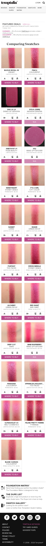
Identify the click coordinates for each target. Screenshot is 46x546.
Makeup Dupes (12, 9)
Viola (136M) (34, 109)
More (40, 8)
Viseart (11, 72)
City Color (34, 190)
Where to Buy (11, 83)
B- (5, 274)
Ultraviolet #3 (11, 423)
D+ (5, 431)
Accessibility (7, 542)
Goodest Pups (29, 530)
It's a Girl (34, 188)
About (5, 524)
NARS (11, 346)
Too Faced (11, 268)
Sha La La (11, 109)
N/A (34, 122)
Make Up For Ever (34, 151)
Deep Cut (11, 345)
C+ (27, 235)
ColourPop (6, 35)
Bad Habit (34, 307)
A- (28, 118)
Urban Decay (34, 229)
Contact (6, 527)
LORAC (11, 229)
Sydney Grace (11, 190)
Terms (5, 539)
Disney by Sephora (11, 111)
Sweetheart (11, 188)
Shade (34, 227)
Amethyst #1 (11, 149)
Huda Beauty (11, 151)
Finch (34, 70)
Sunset (11, 227)
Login (37, 3)
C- (28, 392)
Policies (5, 530)
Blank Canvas (11, 462)
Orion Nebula (34, 266)
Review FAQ (7, 533)
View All (26, 24)
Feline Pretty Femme (34, 423)
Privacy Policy (8, 536)
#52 (34, 149)
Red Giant (34, 305)
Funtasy (11, 266)
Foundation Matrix (21, 9)
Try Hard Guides (30, 527)
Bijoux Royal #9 (11, 70)
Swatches (32, 8)
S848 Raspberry (34, 345)
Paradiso (11, 384)
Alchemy (11, 305)
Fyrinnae (34, 425)
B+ (5, 118)
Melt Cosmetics (11, 425)
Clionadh (6, 31)
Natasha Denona (34, 111)
